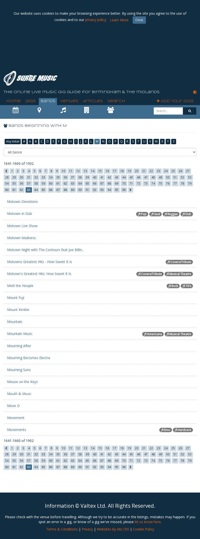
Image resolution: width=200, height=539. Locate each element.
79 (189, 183)
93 (102, 190)
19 (129, 171)
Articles (93, 101)
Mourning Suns (19, 369)
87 (58, 190)
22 (151, 171)
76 (168, 183)
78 (182, 183)
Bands (47, 101)
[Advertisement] (107, 54)
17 (114, 171)
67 (102, 183)
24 (166, 171)
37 (72, 177)
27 (188, 171)
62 (65, 183)
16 (107, 171)
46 (138, 177)
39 (87, 177)
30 (21, 177)
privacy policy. (96, 19)
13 (85, 171)
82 (21, 190)
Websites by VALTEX (113, 529)
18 (122, 171)
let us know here (148, 521)
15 (100, 171)
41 (102, 177)
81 (14, 190)
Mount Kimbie (18, 309)
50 (168, 177)
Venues (69, 101)
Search (116, 101)
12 (78, 171)
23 (158, 171)
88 (65, 190)
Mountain (14, 321)
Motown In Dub (19, 213)
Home (13, 101)
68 (109, 183)
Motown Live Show (22, 225)
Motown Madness (21, 237)
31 (28, 177)
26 (180, 171)
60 (50, 183)
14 (92, 171)
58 (36, 183)
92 (94, 190)
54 (7, 183)
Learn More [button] (119, 20)
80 (7, 190)
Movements (16, 429)
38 (80, 177)
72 (138, 183)
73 (146, 183)
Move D (13, 405)
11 (70, 171)
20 (136, 171)
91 (87, 190)
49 (160, 177)
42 (109, 177)
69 (116, 183)
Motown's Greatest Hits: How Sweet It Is (39, 273)
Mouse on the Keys (22, 381)
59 (43, 183)
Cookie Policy (143, 529)
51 (175, 177)
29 (14, 177)
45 (131, 177)
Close (139, 20)
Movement (15, 417)
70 (124, 183)
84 (36, 190)
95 (116, 190)
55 (14, 183)
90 (80, 190)
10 (63, 171)
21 (144, 171)
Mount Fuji (15, 297)
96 (124, 190)
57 (28, 183)
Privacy (87, 529)
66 (94, 183)
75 (160, 183)
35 (58, 177)
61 (58, 183)
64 (80, 183)
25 (173, 171)
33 (43, 177)
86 (50, 190)
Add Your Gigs (177, 101)
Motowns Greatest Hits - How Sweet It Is (39, 261)
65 (87, 183)
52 (182, 177)
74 (153, 183)
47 (146, 177)
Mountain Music (19, 333)
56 (21, 183)
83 (28, 190)
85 (43, 190)
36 (65, 177)
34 (50, 177)
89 (72, 190)
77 (175, 183)
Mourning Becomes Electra (28, 357)
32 (36, 177)
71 (131, 183)
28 (7, 177)
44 (124, 177)
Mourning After (19, 345)
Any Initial (12, 141)
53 (189, 177)
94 (109, 190)
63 (72, 183)
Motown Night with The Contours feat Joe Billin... (45, 249)
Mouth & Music (19, 393)
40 (94, 177)
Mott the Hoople (20, 285)
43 (116, 177)
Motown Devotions (22, 201)
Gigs (30, 101)
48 (153, 177)
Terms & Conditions (62, 529)
